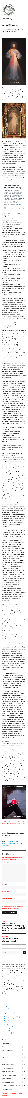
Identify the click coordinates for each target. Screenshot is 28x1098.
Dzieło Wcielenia (6, 1061)
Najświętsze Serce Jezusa (7, 825)
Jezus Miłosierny (15, 823)
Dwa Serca (15, 821)
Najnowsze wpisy (8, 1023)
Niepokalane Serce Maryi (12, 1009)
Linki (6, 1015)
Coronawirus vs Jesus (10, 1004)
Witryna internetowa (8, 898)
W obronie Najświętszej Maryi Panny (14, 1033)
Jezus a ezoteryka (8, 1011)
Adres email (6, 891)
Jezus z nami (22, 823)
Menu (23, 12)
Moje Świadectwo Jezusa (10, 1021)
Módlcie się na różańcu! (10, 1019)
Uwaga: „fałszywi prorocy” (8, 1082)
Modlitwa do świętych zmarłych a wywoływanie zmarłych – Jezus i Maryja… (12, 843)
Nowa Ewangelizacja (9, 1025)
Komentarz (6, 862)
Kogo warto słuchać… (10, 1013)
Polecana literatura (9, 1029)
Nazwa (4, 884)
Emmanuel (8, 823)
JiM (5, 821)
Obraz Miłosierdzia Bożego (19, 825)
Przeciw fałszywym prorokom (12, 1031)
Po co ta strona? (8, 1027)
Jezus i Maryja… (8, 19)
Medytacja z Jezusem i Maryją (12, 1017)
